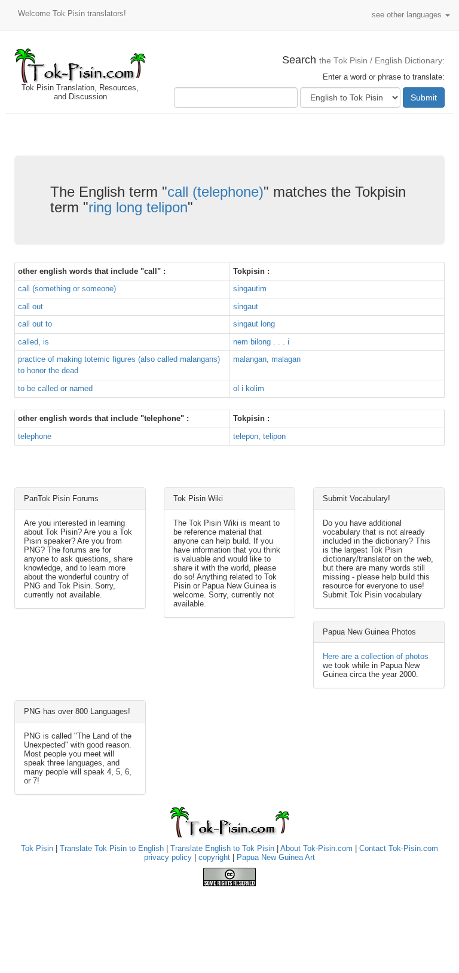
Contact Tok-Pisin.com (398, 848)
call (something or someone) (67, 288)
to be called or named (55, 388)
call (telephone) (215, 192)
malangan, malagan (267, 359)
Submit (424, 97)
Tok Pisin (37, 848)
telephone (34, 436)
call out (30, 306)
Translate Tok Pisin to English (112, 848)
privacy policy (168, 857)
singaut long (254, 323)
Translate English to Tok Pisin (222, 848)
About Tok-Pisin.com (316, 848)
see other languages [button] (408, 14)
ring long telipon (138, 207)
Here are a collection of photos (376, 656)
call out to (35, 323)
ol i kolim (248, 388)
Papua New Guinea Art (276, 857)
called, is (33, 341)
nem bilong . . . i (261, 341)
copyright (214, 857)
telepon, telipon (259, 436)
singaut (245, 306)
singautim (250, 288)
